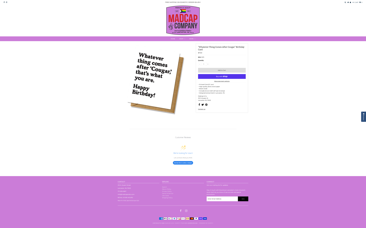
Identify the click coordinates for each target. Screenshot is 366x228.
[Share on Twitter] (202, 105)
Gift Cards (165, 195)
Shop (181, 39)
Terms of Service (167, 193)
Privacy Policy (167, 191)
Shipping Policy (167, 198)
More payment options (222, 81)
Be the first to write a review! (183, 163)
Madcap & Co (169, 223)
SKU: (199, 57)
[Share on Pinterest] (206, 105)
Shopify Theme (180, 223)
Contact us (201, 109)
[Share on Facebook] (199, 105)
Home (173, 39)
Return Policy (166, 189)
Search (164, 187)
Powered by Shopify (206, 223)
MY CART (357, 2)
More (191, 39)
